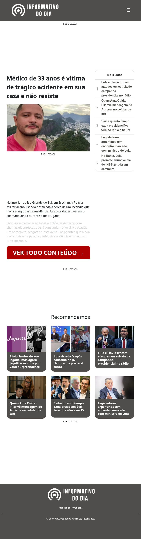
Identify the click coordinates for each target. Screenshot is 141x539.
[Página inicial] (70, 494)
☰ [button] (128, 10)
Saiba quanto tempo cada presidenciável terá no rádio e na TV (115, 126)
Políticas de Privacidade (71, 507)
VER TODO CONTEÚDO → (48, 253)
